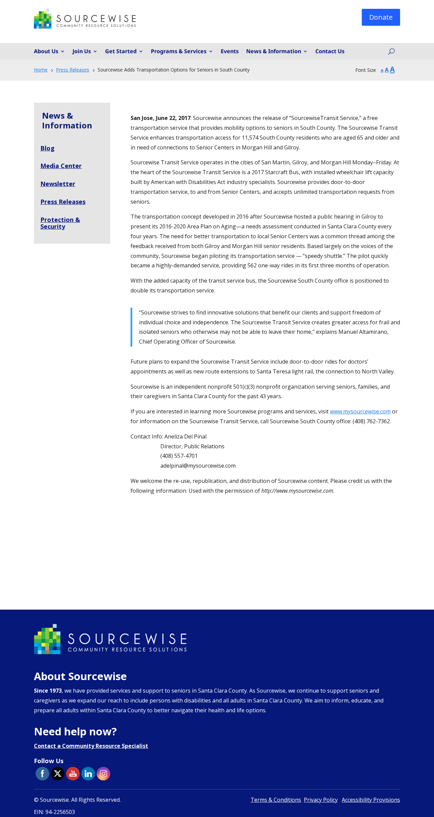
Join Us (82, 51)
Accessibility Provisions (371, 799)
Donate (381, 17)
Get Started (121, 51)
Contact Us (329, 51)
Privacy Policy (321, 799)
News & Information (273, 51)
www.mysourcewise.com (360, 411)
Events (230, 51)
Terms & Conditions (276, 799)
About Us (46, 51)
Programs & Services (178, 51)
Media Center (61, 166)
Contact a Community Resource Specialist (91, 746)
